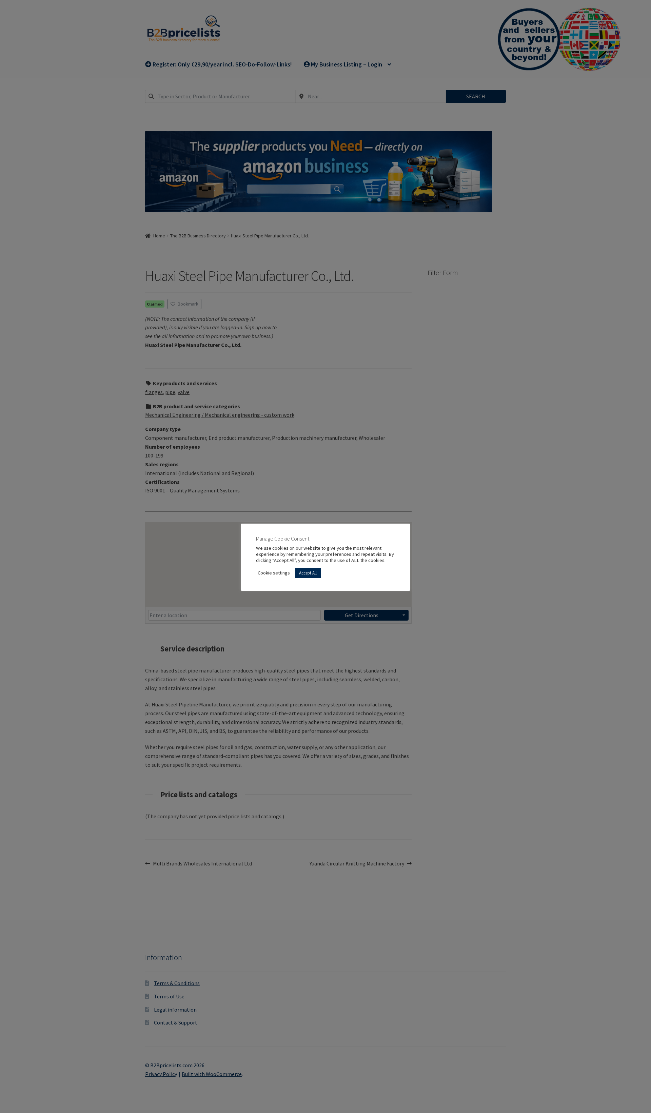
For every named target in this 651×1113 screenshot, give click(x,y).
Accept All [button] (308, 573)
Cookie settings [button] (274, 573)
